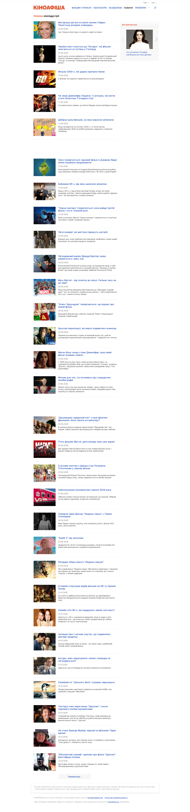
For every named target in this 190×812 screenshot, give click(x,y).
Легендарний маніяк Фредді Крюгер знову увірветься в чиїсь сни (82, 257)
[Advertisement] (76, 147)
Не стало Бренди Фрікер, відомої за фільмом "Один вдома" (87, 731)
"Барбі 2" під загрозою (70, 538)
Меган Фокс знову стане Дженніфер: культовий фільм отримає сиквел (85, 353)
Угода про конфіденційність (116, 798)
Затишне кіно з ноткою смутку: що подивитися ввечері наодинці (84, 635)
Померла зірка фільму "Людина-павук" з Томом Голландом (85, 515)
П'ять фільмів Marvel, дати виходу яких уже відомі (86, 441)
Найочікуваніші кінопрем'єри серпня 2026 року (84, 490)
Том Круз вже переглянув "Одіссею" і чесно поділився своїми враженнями (83, 707)
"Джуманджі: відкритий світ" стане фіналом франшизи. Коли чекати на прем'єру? (82, 419)
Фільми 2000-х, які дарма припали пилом (81, 71)
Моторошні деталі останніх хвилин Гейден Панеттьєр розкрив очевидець (81, 23)
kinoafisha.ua (113, 802)
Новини (128, 7)
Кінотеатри (100, 7)
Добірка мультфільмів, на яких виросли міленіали (86, 120)
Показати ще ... (75, 777)
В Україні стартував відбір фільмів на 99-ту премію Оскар (87, 587)
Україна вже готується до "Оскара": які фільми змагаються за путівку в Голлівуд (84, 47)
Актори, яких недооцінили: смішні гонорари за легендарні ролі (84, 659)
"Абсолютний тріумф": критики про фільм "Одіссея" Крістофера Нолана (87, 755)
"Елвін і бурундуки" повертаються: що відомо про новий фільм (86, 305)
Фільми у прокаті (82, 7)
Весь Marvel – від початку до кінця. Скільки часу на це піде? (87, 281)
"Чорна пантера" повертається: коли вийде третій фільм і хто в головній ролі (86, 209)
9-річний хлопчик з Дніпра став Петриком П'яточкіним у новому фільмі (81, 467)
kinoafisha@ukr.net (95, 798)
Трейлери (140, 7)
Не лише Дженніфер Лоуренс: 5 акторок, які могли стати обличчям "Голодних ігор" (86, 97)
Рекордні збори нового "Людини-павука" (81, 562)
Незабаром (115, 7)
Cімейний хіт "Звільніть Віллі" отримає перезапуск (86, 682)
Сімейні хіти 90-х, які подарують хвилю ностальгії (86, 610)
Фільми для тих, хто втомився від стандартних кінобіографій (84, 378)
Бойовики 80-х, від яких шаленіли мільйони (82, 184)
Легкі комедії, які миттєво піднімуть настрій (82, 232)
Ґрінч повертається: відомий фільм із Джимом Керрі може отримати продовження (87, 161)
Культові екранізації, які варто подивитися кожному (87, 328)
